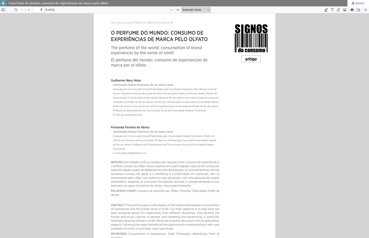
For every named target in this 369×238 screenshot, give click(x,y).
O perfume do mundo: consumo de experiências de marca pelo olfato (58, 3)
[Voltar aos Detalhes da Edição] (3, 3)
